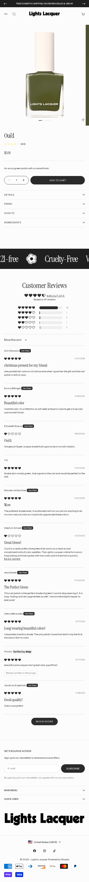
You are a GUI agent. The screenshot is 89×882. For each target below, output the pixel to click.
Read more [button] (12, 558)
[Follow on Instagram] (44, 850)
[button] (27, 307)
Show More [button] (44, 721)
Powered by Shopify (58, 859)
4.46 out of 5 (56, 295)
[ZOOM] (83, 120)
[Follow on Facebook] (34, 850)
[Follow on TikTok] (54, 850)
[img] (12, 358)
